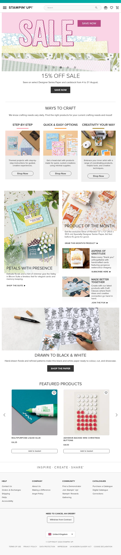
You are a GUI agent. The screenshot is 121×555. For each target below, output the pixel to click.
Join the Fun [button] (98, 302)
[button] (105, 7)
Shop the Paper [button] (60, 368)
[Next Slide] (116, 418)
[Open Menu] (4, 7)
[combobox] (73, 7)
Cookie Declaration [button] (103, 546)
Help (4, 481)
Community (68, 481)
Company (37, 481)
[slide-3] (75, 67)
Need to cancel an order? (60, 513)
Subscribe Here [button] (99, 271)
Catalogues (99, 481)
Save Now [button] (60, 90)
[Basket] (117, 7)
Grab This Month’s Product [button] (80, 243)
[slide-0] (53, 67)
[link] (111, 7)
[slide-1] (60, 67)
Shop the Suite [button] (15, 285)
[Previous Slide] (5, 418)
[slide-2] (67, 67)
